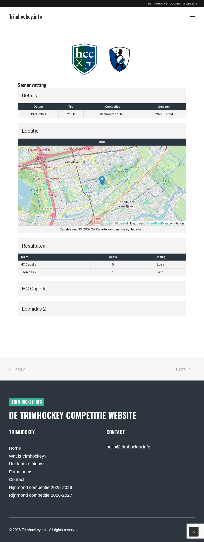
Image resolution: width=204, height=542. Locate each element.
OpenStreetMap (157, 223)
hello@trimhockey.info (128, 446)
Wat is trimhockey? (28, 456)
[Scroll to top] (194, 531)
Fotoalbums (20, 471)
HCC (102, 142)
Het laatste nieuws (27, 463)
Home (15, 448)
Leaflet (123, 223)
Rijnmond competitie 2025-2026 (40, 487)
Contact (16, 479)
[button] (192, 16)
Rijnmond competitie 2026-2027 (40, 495)
